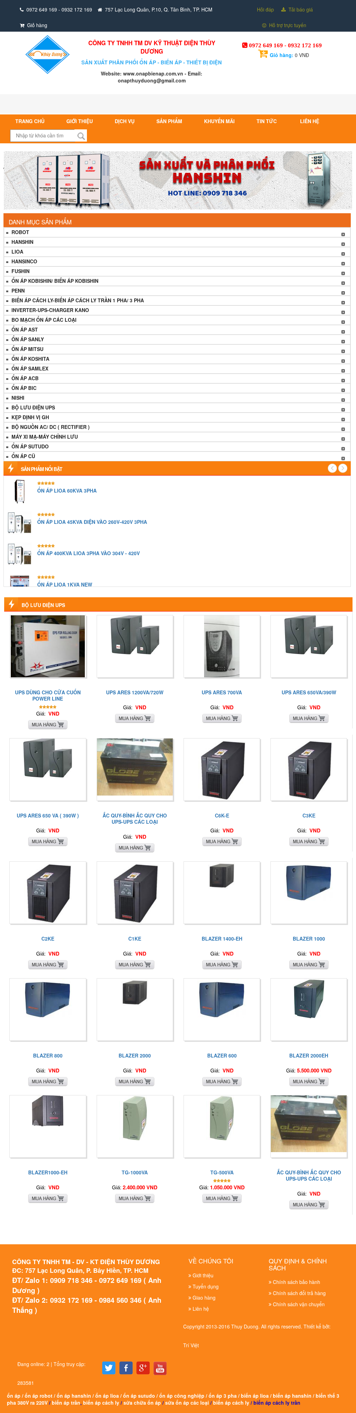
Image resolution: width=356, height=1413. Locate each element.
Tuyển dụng (206, 1286)
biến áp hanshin (292, 1395)
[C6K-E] (222, 768)
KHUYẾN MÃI (219, 121)
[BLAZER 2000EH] (308, 997)
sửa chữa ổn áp (142, 1402)
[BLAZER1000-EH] (47, 1110)
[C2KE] (48, 891)
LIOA (16, 251)
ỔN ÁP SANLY (27, 339)
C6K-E (222, 815)
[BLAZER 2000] (135, 991)
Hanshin (21, 241)
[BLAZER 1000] (308, 880)
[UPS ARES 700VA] (222, 645)
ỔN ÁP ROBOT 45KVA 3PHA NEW (76, 584)
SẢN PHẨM (169, 121)
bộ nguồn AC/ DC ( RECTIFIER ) (50, 426)
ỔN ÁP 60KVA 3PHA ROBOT (70, 553)
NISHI (17, 397)
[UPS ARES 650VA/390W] (308, 633)
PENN (17, 290)
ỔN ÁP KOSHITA (29, 358)
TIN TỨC (267, 121)
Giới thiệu (203, 1275)
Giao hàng (204, 1297)
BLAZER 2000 (135, 1055)
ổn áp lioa (107, 1395)
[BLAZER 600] (221, 997)
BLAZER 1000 (309, 938)
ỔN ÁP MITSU (26, 348)
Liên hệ (201, 1308)
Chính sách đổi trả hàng (299, 1293)
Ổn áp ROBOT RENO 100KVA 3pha (78, 490)
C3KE (308, 815)
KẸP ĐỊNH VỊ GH (29, 417)
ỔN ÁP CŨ (22, 456)
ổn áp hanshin (74, 1395)
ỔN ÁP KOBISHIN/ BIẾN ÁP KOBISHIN (54, 280)
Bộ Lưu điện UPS (32, 407)
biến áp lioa (255, 1395)
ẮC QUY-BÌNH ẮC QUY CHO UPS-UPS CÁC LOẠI (135, 818)
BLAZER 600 (222, 1055)
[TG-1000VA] (135, 1116)
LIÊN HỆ (309, 121)
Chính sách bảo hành (296, 1281)
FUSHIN (20, 271)
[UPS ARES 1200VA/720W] (135, 633)
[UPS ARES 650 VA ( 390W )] (47, 756)
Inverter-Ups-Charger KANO (49, 309)
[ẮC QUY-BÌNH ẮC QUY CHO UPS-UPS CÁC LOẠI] (135, 766)
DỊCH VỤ (125, 121)
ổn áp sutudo (139, 1395)
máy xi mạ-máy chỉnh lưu (44, 436)
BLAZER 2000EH (308, 1055)
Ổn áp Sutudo (29, 446)
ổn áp (14, 1395)
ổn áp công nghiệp (181, 1395)
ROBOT (19, 232)
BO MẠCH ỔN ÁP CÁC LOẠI (43, 319)
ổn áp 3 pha (223, 1395)
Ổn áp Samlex (29, 368)
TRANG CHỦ (29, 121)
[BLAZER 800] (47, 997)
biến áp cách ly (101, 1402)
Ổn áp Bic (23, 387)
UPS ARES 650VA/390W (309, 692)
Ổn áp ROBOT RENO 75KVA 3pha (76, 521)
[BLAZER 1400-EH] (222, 874)
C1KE (134, 938)
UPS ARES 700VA (222, 692)
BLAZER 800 (48, 1055)
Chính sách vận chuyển (299, 1304)
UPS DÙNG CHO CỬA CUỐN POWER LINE (48, 695)
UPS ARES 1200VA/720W (134, 692)
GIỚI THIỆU (79, 121)
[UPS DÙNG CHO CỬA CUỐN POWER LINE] (48, 645)
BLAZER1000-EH (47, 1172)
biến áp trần (66, 1402)
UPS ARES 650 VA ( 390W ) (48, 815)
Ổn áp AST (24, 329)
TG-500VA (222, 1172)
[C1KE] (135, 891)
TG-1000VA (135, 1172)
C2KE (47, 938)
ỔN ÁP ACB (24, 378)
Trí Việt (191, 1345)
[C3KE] (309, 768)
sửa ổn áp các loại (187, 1402)
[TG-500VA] (221, 1116)
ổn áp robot (38, 1395)
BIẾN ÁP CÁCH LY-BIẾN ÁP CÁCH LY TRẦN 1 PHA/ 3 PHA (77, 300)
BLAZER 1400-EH (222, 938)
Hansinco (23, 261)
